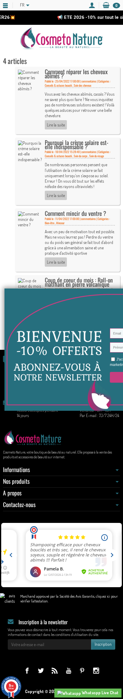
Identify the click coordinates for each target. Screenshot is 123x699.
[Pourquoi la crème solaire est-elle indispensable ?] (30, 150)
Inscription (103, 644)
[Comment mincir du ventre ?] (30, 218)
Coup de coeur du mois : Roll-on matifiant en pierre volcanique (79, 282)
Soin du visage (96, 156)
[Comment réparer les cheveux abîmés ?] (30, 80)
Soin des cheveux (82, 85)
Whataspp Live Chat (100, 692)
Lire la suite (56, 124)
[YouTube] (68, 670)
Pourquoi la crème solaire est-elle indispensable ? (76, 144)
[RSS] (54, 670)
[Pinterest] (82, 670)
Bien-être (49, 223)
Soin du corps (80, 156)
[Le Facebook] (27, 670)
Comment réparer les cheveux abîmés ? (76, 73)
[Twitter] (41, 670)
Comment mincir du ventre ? (75, 213)
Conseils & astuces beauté (58, 85)
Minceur (60, 223)
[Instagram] (96, 670)
